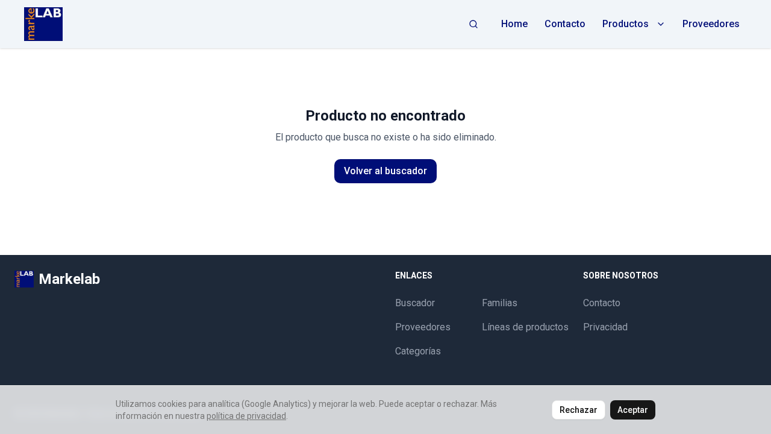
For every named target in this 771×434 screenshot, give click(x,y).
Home (514, 24)
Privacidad (605, 327)
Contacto (565, 24)
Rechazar (579, 410)
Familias (499, 303)
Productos (625, 24)
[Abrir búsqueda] (473, 24)
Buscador (415, 303)
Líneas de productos (525, 327)
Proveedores (711, 24)
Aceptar (632, 410)
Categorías (418, 351)
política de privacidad (246, 416)
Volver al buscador (385, 171)
